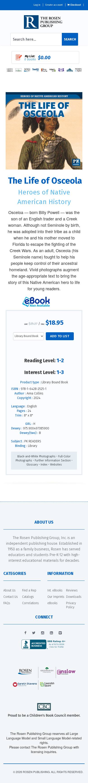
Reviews (72, 590)
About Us (9, 590)
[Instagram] (43, 633)
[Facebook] (25, 633)
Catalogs (28, 597)
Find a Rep (29, 590)
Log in (37, 4)
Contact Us (10, 597)
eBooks (52, 603)
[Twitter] (34, 633)
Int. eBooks (55, 590)
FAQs (6, 603)
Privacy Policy (71, 605)
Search (70, 39)
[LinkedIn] (51, 633)
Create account (54, 4)
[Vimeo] (60, 633)
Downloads (73, 597)
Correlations (30, 603)
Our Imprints (55, 597)
